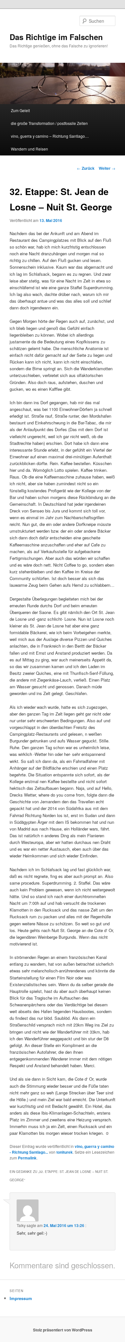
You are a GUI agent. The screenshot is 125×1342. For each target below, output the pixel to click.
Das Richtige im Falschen (56, 36)
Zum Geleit (20, 110)
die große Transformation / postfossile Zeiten (49, 123)
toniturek (64, 1152)
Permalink (27, 1158)
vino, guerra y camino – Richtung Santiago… (50, 136)
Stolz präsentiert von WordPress (62, 1330)
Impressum (21, 1298)
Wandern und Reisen (29, 148)
